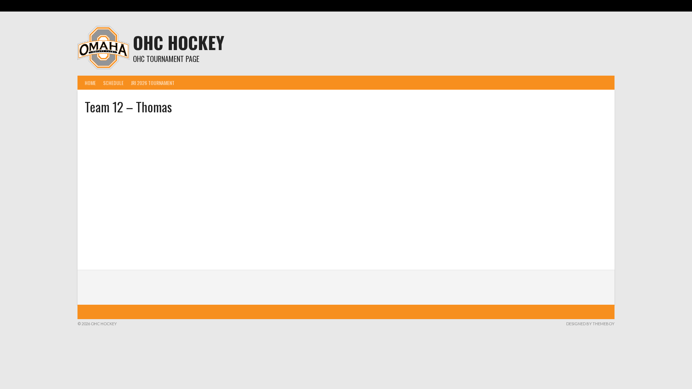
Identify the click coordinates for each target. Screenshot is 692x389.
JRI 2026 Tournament (152, 82)
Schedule (113, 82)
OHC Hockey (178, 42)
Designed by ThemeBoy (590, 323)
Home (90, 82)
